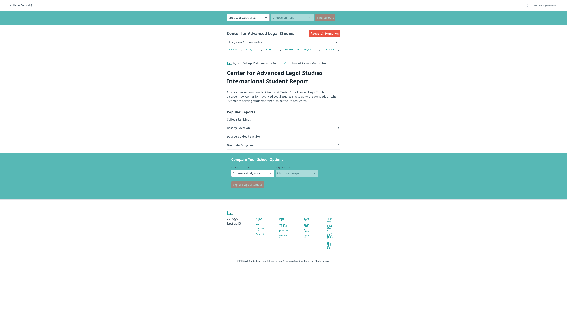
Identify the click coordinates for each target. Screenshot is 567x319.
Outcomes (329, 49)
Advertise (283, 230)
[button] (324, 33)
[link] (235, 49)
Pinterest (306, 225)
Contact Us (260, 229)
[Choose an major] (292, 17)
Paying (307, 49)
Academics (271, 49)
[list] (235, 49)
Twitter (306, 219)
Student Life (292, 49)
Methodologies (283, 225)
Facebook (306, 230)
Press (258, 224)
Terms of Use (329, 220)
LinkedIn (306, 236)
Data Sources (283, 219)
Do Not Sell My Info (329, 245)
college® (234, 221)
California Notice (330, 236)
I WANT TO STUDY (240, 167)
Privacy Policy (329, 227)
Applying (250, 49)
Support (260, 234)
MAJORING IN (283, 167)
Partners (283, 236)
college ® (21, 5)
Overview (232, 49)
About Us (259, 219)
